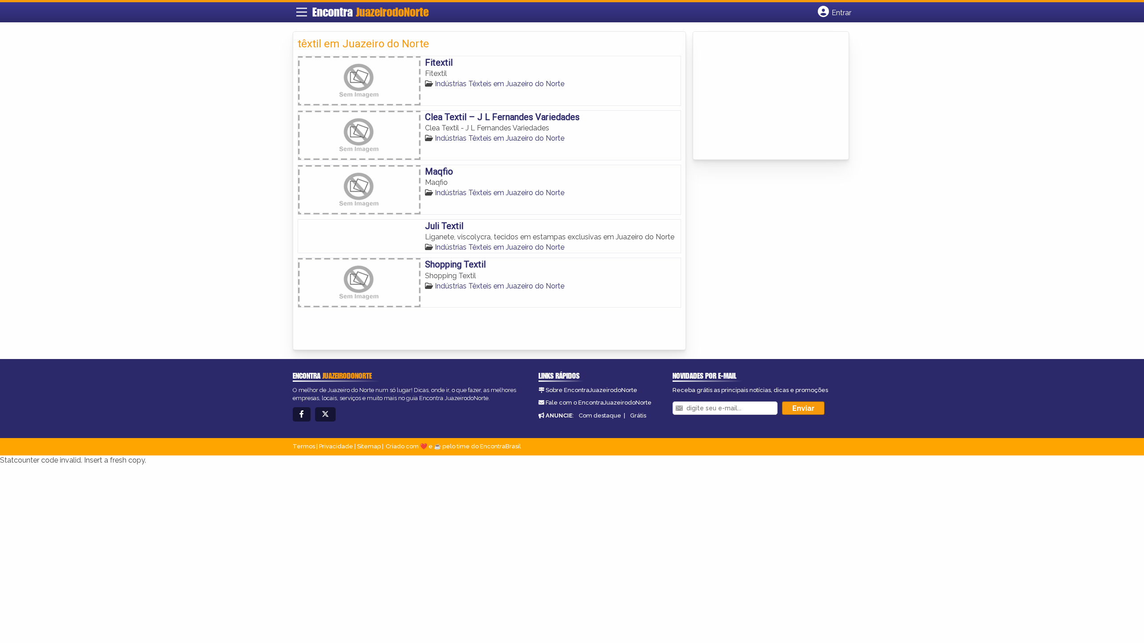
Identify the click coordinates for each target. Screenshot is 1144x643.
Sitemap (369, 446)
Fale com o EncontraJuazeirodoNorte (599, 402)
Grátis (638, 415)
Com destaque (600, 415)
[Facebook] (302, 414)
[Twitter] (325, 414)
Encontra (370, 12)
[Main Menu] (302, 12)
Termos (304, 446)
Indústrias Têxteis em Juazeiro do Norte (499, 83)
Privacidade (336, 446)
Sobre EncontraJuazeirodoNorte (591, 390)
